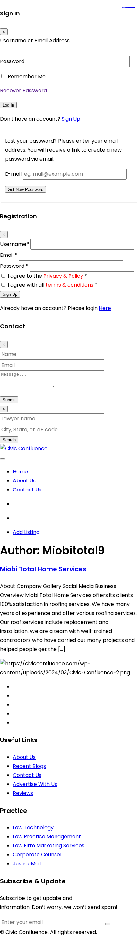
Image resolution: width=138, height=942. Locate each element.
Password (12, 61)
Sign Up (71, 119)
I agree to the (47, 276)
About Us (24, 480)
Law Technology (33, 827)
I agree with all (52, 285)
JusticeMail (27, 863)
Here (105, 308)
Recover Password (23, 90)
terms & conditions (69, 285)
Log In (8, 105)
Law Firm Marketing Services (48, 845)
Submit (9, 399)
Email (9, 255)
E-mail (13, 174)
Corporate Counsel (37, 854)
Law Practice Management (47, 836)
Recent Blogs (29, 766)
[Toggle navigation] (2, 459)
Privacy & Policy (63, 276)
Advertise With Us (35, 784)
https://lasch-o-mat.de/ (132, 7)
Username (14, 244)
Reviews (23, 793)
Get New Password (25, 189)
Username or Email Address (35, 40)
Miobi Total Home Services (43, 569)
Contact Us (27, 489)
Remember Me (27, 76)
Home (20, 471)
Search (9, 439)
